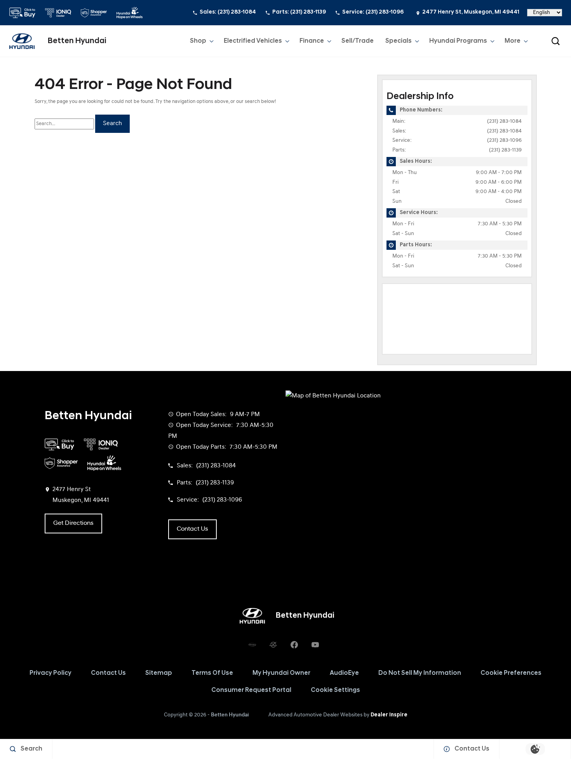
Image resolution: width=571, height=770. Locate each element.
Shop (198, 41)
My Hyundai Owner (281, 673)
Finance (311, 41)
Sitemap (158, 673)
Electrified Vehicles (253, 41)
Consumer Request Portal (251, 690)
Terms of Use (212, 673)
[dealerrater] (273, 644)
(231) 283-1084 (504, 121)
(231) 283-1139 (505, 150)
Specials (398, 41)
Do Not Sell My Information (419, 673)
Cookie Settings (335, 690)
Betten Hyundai (230, 715)
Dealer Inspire (389, 715)
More (513, 42)
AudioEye (344, 673)
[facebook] (294, 644)
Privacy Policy (50, 673)
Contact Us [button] (192, 529)
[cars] (252, 644)
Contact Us (108, 673)
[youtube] (315, 644)
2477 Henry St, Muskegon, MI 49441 (470, 12)
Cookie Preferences (510, 673)
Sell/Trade (357, 41)
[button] (555, 41)
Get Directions (73, 523)
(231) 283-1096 (504, 140)
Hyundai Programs (458, 42)
